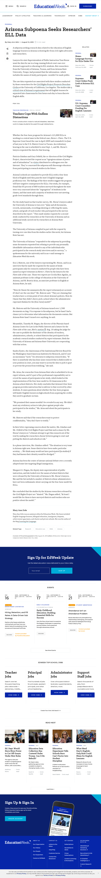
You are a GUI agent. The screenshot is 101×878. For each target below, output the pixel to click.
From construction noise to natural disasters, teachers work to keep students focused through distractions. (33, 123)
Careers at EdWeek (39, 858)
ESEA (51, 529)
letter (36, 162)
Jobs (80, 16)
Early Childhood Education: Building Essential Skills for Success (46, 614)
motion (41, 329)
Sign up (62, 570)
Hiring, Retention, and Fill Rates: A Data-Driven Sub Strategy (16, 615)
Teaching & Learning (42, 16)
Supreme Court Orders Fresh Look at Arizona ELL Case (84, 82)
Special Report (35, 110)
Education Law (40, 529)
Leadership (7, 16)
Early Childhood (43, 605)
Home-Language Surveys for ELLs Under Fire (84, 58)
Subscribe (87, 6)
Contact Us (53, 840)
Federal (8, 24)
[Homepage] (50, 6)
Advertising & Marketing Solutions (84, 847)
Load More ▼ (50, 789)
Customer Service (54, 853)
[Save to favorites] (7, 53)
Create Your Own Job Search (50, 710)
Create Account (15, 818)
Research (28, 529)
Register (9, 634)
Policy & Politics (22, 16)
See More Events (50, 650)
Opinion (71, 16)
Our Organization (38, 844)
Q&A (37, 745)
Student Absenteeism (84, 605)
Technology (60, 16)
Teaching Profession (21, 110)
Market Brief (91, 16)
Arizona (59, 529)
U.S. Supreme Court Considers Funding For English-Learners (83, 107)
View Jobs (13, 695)
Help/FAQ (52, 849)
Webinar (8, 609)
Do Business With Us (84, 841)
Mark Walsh (56, 774)
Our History (36, 848)
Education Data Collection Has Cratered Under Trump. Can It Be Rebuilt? (37, 753)
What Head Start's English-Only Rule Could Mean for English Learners (84, 753)
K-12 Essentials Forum (45, 607)
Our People (36, 851)
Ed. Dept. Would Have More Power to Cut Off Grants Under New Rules (13, 752)
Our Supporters (38, 854)
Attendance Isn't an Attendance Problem (77, 612)
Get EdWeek (69, 840)
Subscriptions (69, 844)
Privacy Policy (21, 873)
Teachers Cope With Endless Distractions (30, 115)
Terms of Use (48, 875)
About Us (36, 840)
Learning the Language (27, 521)
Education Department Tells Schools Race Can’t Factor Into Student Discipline (60, 754)
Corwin (82, 631)
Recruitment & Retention (14, 606)
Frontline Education (23, 635)
